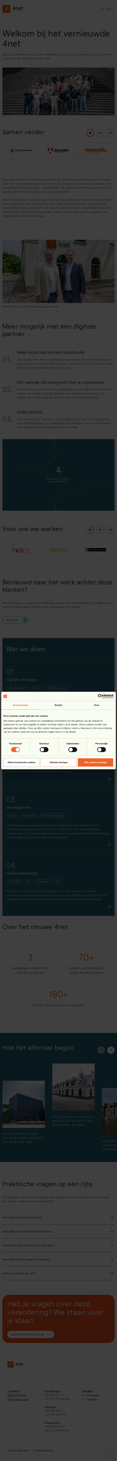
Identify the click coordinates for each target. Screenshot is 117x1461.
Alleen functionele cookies (21, 762)
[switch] (44, 749)
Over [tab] (96, 705)
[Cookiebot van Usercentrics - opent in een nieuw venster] (100, 696)
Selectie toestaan (59, 762)
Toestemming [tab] (20, 705)
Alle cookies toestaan (95, 762)
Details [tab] (58, 705)
